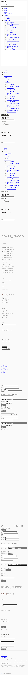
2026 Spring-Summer (13, 24)
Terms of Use (4, 656)
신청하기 (3, 649)
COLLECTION (7, 20)
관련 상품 (3, 372)
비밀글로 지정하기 (5, 552)
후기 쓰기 (3, 410)
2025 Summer (10, 29)
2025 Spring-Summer (13, 31)
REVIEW (9, 19)
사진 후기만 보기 (6, 407)
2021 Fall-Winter (11, 49)
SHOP (5, 12)
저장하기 (3, 405)
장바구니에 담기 (4, 629)
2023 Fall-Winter (11, 39)
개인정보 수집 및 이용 (6, 394)
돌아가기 (3, 570)
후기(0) (2, 365)
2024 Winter (10, 32)
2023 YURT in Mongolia (13, 41)
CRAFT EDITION (8, 13)
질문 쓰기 (3, 530)
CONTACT (6, 15)
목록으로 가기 (4, 554)
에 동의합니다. (10, 394)
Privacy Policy (4, 657)
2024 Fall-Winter (11, 34)
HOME (5, 8)
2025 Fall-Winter (11, 27)
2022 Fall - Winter (11, 44)
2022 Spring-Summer (12, 46)
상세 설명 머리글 (4, 366)
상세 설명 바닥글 (4, 369)
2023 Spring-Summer (13, 43)
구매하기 (3, 581)
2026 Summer (10, 22)
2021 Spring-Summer (12, 48)
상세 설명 (3, 368)
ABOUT (5, 10)
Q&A (8, 17)
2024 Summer (10, 36)
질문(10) (2, 371)
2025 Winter (10, 25)
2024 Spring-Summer (13, 37)
